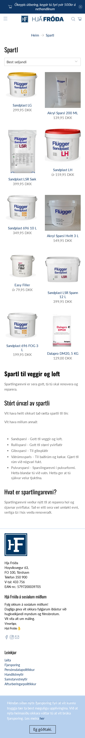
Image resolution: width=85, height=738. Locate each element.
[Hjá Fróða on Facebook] (7, 638)
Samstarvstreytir (16, 679)
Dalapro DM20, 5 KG (62, 353)
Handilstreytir (14, 674)
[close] (80, 7)
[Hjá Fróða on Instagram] (12, 638)
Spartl (50, 35)
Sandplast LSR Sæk (22, 179)
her (42, 718)
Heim (35, 35)
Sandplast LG (22, 105)
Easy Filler (22, 285)
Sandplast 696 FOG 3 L (22, 348)
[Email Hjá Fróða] (17, 638)
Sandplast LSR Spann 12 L (63, 295)
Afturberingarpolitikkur (20, 684)
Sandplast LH (62, 170)
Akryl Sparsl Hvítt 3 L (63, 236)
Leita (8, 660)
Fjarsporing (12, 665)
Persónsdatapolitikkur (20, 670)
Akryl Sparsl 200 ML (62, 113)
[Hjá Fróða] (42, 19)
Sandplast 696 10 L (22, 228)
